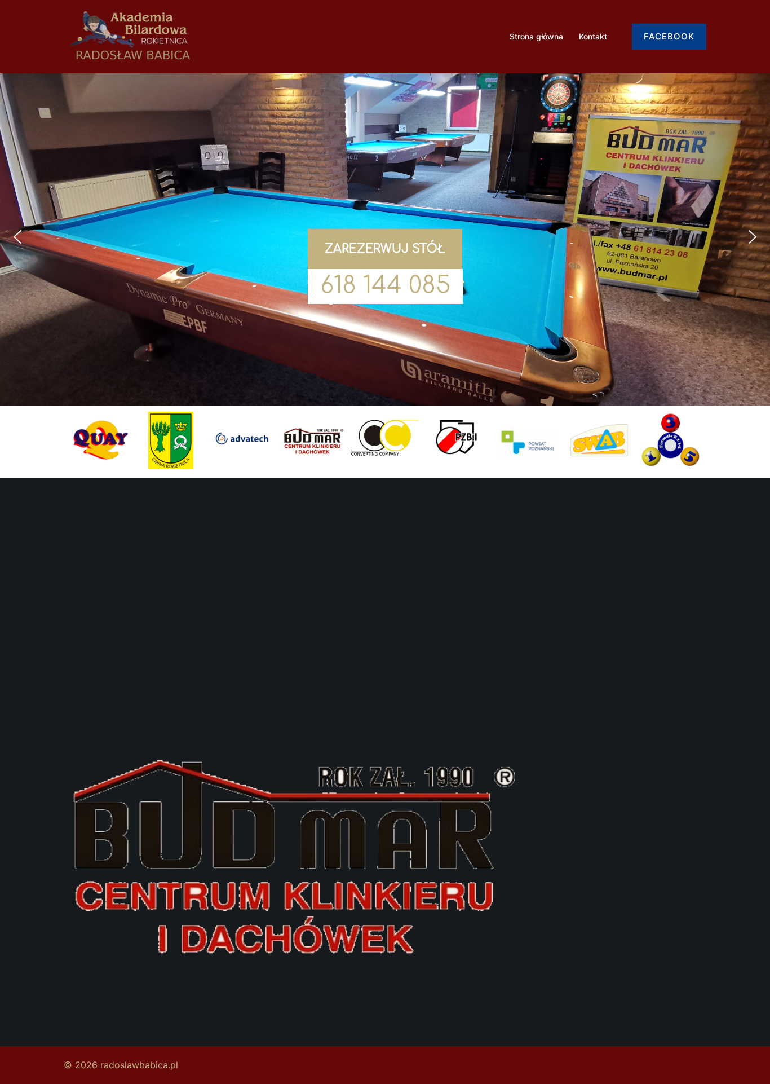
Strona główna (536, 36)
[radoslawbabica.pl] (130, 35)
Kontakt (593, 36)
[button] (17, 237)
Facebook (669, 36)
